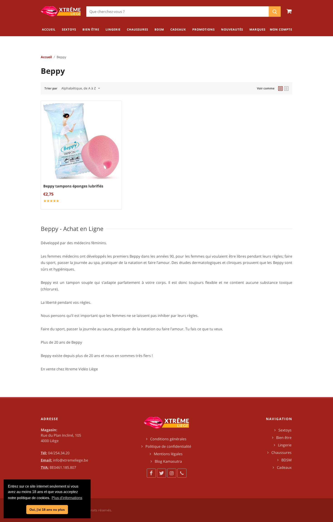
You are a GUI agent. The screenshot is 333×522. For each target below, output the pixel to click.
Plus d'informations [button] (67, 498)
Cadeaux (284, 467)
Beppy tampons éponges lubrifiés (73, 185)
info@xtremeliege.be (70, 460)
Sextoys (285, 430)
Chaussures (281, 452)
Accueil (46, 57)
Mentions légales (168, 453)
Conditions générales (168, 438)
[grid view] (280, 88)
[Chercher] (275, 11)
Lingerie (285, 445)
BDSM (286, 459)
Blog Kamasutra (168, 461)
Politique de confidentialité (168, 446)
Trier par (50, 88)
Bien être (284, 437)
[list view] (286, 88)
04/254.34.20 (59, 452)
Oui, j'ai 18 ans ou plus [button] (47, 509)
